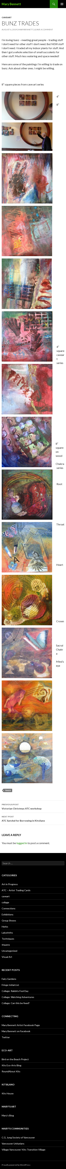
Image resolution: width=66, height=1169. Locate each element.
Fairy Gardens (9, 978)
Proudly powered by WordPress (16, 1165)
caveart (7, 17)
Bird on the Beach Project (15, 1059)
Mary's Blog (8, 1115)
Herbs (5, 926)
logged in (21, 843)
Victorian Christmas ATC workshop (21, 806)
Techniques (8, 938)
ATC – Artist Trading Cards (16, 890)
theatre (6, 944)
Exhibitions (7, 914)
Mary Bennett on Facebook (16, 1031)
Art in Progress (10, 884)
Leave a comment (43, 29)
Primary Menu (62, 4)
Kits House (8, 1093)
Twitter (6, 1037)
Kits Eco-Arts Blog (11, 1065)
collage (5, 902)
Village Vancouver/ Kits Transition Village (23, 1149)
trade (8, 790)
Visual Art (7, 956)
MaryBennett (25, 29)
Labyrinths (7, 932)
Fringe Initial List (10, 985)
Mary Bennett (11, 4)
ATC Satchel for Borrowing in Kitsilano (23, 818)
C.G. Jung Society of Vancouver (18, 1137)
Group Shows (9, 920)
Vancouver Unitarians (13, 1143)
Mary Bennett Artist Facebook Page (21, 1025)
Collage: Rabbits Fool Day (15, 991)
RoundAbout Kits (11, 1071)
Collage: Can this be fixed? (16, 1003)
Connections (8, 908)
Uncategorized (9, 950)
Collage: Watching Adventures (18, 997)
